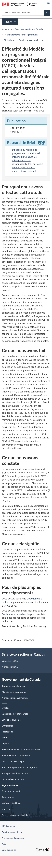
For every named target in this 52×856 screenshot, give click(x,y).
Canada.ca (7, 29)
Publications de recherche (31, 40)
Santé (4, 737)
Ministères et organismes (14, 692)
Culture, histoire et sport (13, 761)
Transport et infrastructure (15, 773)
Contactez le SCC (10, 661)
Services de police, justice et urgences (20, 767)
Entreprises (7, 725)
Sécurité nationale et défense (16, 755)
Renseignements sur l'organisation (21, 34)
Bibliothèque (10, 40)
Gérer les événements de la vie (16, 815)
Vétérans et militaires (12, 803)
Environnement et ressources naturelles (21, 749)
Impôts (5, 743)
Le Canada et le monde (13, 779)
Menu (11, 21)
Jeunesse (6, 809)
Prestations (7, 731)
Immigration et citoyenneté (15, 713)
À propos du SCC (10, 666)
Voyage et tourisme (11, 719)
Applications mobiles (12, 832)
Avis (4, 844)
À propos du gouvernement (15, 698)
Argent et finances (10, 785)
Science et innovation (12, 791)
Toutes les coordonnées (13, 686)
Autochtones (8, 797)
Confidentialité (9, 850)
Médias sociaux (9, 826)
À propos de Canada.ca (13, 838)
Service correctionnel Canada (29, 29)
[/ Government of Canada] (19, 4)
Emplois (5, 708)
